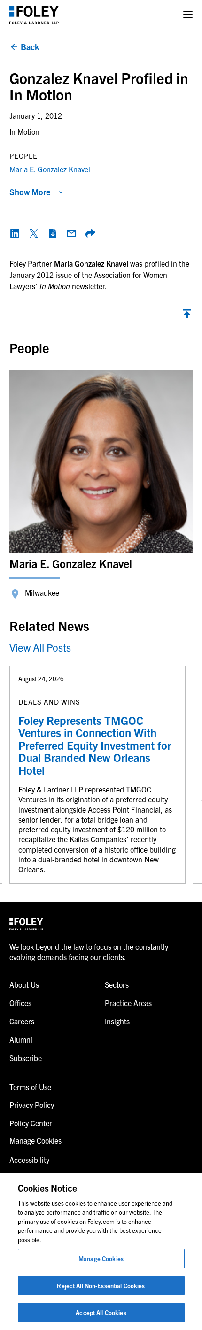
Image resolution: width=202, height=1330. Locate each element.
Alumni (20, 1039)
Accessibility (29, 1159)
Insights (117, 1021)
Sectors (117, 984)
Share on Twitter (33, 233)
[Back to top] (187, 316)
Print (52, 233)
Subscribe (25, 1057)
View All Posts (40, 647)
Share (90, 233)
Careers (21, 1021)
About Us (24, 984)
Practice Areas (128, 1002)
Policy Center (30, 1123)
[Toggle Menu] (188, 14)
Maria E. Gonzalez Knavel (49, 169)
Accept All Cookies (101, 1312)
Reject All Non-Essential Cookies (101, 1286)
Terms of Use (30, 1087)
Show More (29, 191)
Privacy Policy (31, 1104)
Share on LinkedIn (15, 233)
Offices (20, 1002)
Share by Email (71, 233)
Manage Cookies (101, 1258)
